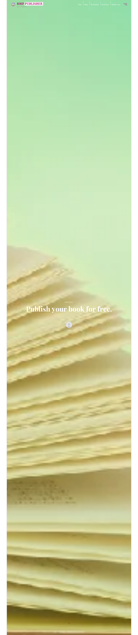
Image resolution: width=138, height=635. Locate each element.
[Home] (55, 632)
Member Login (116, 4)
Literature (69, 302)
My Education (95, 4)
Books (86, 4)
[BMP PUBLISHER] (13, 4)
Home (80, 4)
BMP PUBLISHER (30, 3)
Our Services (105, 4)
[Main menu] (125, 4)
